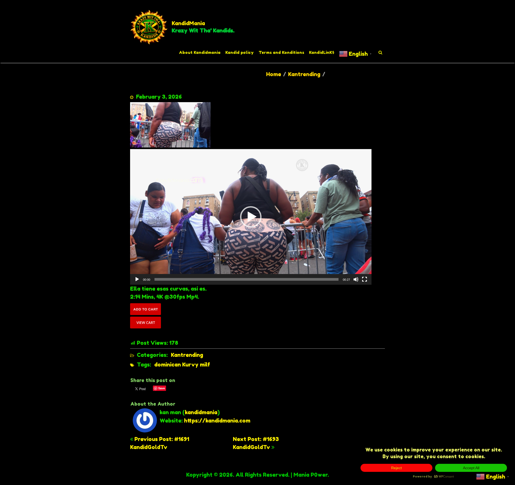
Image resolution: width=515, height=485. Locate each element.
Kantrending (304, 74)
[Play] (137, 279)
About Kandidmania (199, 52)
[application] (250, 217)
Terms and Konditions (281, 52)
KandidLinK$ (321, 52)
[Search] (380, 52)
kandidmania (201, 412)
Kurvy (190, 364)
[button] (251, 217)
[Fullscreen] (364, 279)
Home (273, 74)
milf (205, 364)
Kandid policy (239, 52)
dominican (167, 364)
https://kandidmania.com (217, 420)
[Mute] (356, 279)
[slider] (246, 279)
